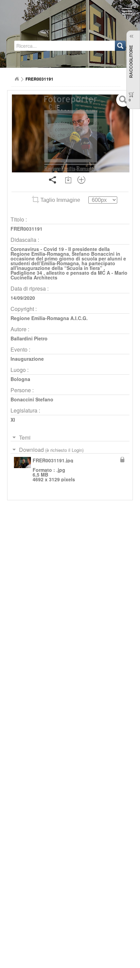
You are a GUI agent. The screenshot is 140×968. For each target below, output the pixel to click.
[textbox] (45, 46)
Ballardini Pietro (29, 338)
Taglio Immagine (60, 200)
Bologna (20, 379)
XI (13, 419)
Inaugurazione (27, 358)
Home (16, 79)
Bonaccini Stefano (32, 399)
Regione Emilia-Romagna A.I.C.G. (49, 318)
